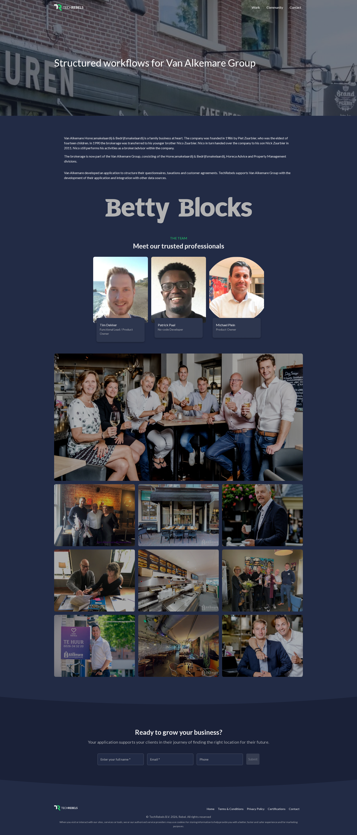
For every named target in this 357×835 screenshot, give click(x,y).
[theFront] (66, 807)
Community (275, 7)
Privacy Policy (255, 809)
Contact (295, 7)
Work (256, 7)
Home (210, 809)
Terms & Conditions (231, 809)
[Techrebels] (66, 7)
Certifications (277, 809)
